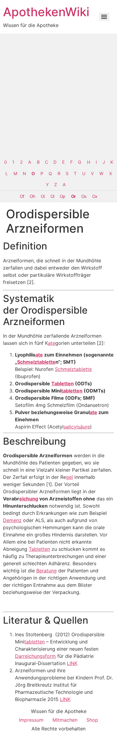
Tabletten (62, 383)
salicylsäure (77, 427)
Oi (42, 196)
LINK (72, 663)
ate (51, 343)
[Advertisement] (58, 95)
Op (62, 196)
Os (83, 196)
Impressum (31, 720)
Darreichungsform (35, 656)
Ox (94, 196)
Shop (92, 720)
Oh (32, 196)
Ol (52, 196)
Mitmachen (64, 720)
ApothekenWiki (46, 11)
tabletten (71, 391)
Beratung (46, 571)
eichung (28, 499)
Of (22, 196)
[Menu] (104, 16)
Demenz (12, 520)
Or (73, 196)
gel (69, 477)
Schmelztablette (36, 362)
